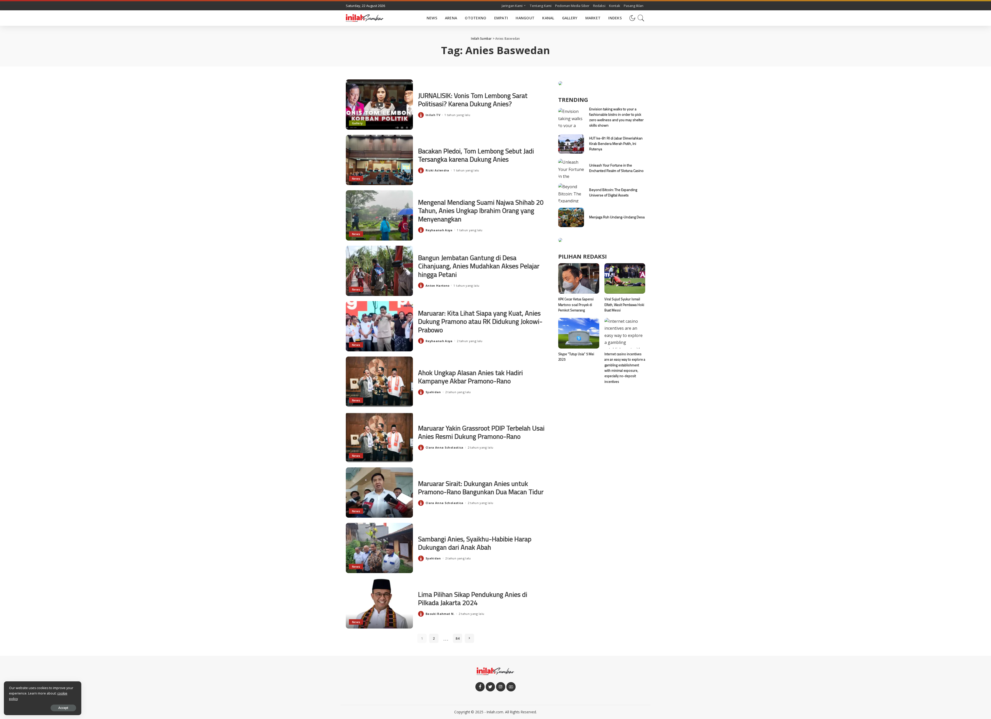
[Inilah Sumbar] (365, 18)
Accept (63, 708)
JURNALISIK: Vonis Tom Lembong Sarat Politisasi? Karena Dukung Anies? (473, 99)
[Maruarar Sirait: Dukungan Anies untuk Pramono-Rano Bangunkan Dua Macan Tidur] (379, 492)
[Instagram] (500, 686)
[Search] (641, 18)
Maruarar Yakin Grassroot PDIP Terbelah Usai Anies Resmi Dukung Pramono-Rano (481, 432)
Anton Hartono (437, 285)
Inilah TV (433, 114)
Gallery (357, 123)
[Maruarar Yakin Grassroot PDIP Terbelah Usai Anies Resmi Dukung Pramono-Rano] (379, 437)
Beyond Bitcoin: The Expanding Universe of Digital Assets (613, 192)
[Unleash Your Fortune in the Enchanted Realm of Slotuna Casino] (571, 168)
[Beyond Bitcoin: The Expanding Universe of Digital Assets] (571, 193)
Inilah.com (495, 711)
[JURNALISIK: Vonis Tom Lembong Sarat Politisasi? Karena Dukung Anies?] (379, 104)
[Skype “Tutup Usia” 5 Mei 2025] (578, 333)
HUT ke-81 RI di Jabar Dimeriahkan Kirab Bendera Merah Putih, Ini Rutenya (616, 143)
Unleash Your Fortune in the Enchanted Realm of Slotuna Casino (616, 167)
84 (457, 638)
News (356, 178)
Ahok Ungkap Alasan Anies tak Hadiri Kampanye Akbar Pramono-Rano (470, 377)
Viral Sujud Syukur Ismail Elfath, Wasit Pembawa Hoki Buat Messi (624, 304)
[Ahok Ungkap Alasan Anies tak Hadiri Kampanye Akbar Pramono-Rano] (379, 382)
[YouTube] (511, 686)
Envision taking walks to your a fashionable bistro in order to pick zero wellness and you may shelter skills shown (616, 117)
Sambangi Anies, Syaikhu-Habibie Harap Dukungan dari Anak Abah (474, 543)
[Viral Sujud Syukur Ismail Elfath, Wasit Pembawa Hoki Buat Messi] (624, 278)
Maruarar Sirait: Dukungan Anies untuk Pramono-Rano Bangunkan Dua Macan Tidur (481, 487)
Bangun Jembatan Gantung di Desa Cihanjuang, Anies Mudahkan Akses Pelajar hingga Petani (478, 266)
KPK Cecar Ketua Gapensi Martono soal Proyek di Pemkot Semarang (576, 304)
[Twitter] (490, 686)
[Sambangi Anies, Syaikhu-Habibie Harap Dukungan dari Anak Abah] (379, 548)
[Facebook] (480, 686)
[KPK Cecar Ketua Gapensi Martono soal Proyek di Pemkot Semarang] (578, 278)
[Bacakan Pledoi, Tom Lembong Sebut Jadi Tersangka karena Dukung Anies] (379, 160)
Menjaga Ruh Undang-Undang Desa (617, 217)
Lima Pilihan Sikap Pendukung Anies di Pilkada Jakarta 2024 (472, 598)
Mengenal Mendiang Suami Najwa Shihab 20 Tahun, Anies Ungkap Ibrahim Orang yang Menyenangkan (481, 210)
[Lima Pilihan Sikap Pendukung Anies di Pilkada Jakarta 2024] (379, 603)
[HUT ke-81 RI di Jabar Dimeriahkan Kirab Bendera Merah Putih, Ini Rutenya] (571, 144)
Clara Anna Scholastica (444, 447)
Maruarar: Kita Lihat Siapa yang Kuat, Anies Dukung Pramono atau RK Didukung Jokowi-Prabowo (480, 321)
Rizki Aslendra (437, 170)
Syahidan (433, 392)
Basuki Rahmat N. (440, 613)
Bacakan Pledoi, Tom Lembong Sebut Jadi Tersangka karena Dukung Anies (476, 155)
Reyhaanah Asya (439, 230)
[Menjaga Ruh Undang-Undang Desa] (571, 217)
